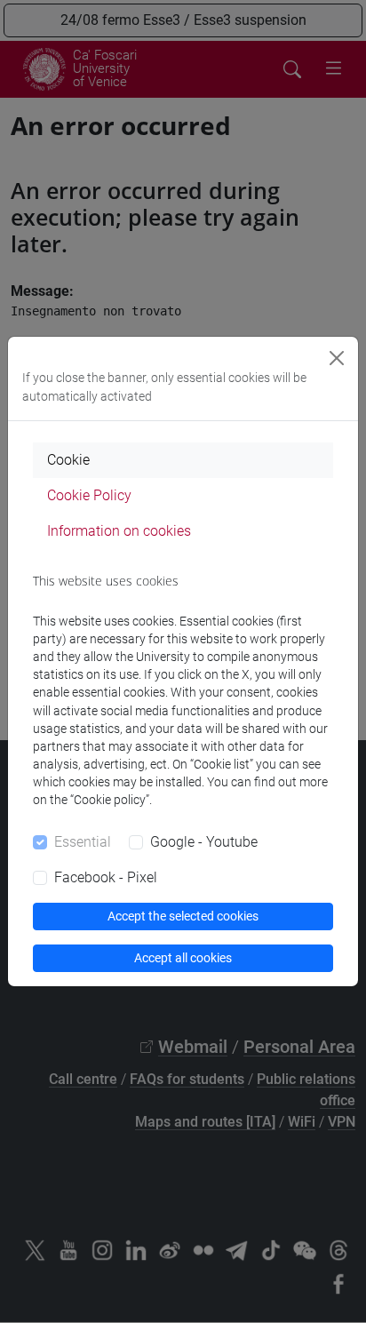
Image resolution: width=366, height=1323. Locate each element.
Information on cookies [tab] (119, 530)
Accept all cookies (183, 958)
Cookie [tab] (68, 459)
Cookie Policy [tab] (89, 495)
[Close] (336, 358)
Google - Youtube (204, 841)
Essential (82, 841)
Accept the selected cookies (183, 916)
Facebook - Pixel (105, 877)
